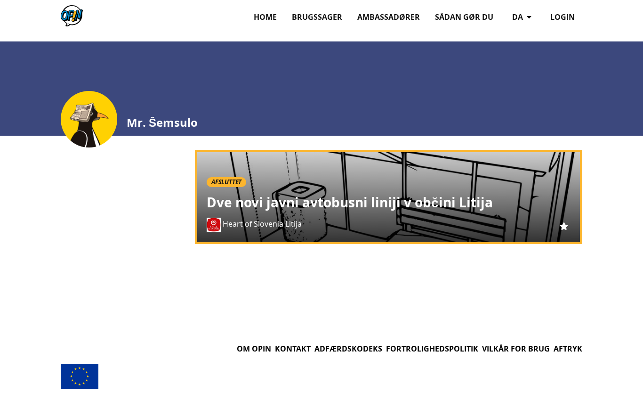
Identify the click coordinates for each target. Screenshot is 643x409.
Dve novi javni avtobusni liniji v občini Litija (350, 202)
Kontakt (293, 349)
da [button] (518, 17)
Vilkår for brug (516, 349)
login (562, 17)
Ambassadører (388, 17)
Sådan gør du (464, 17)
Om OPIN (254, 349)
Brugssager (317, 17)
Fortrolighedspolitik (432, 349)
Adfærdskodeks (348, 349)
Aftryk (568, 349)
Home (265, 17)
